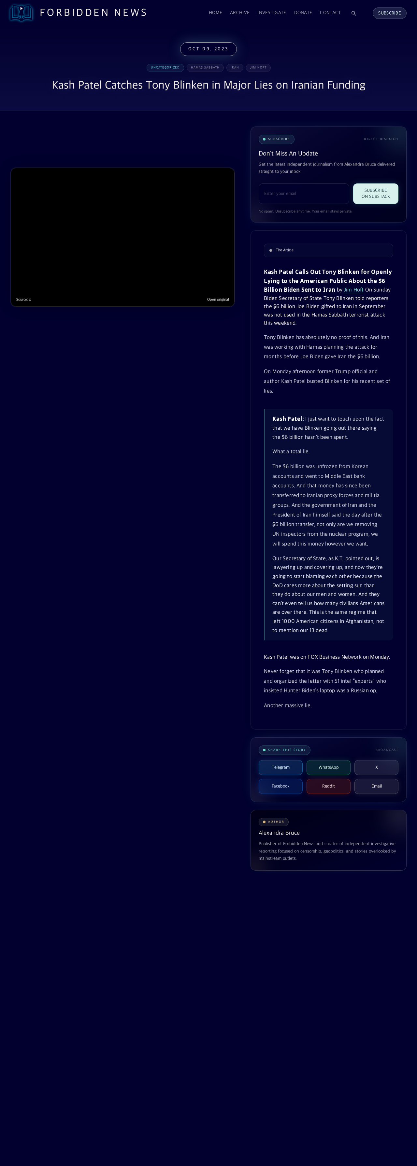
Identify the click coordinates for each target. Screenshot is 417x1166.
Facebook (281, 786)
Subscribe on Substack (376, 193)
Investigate (271, 13)
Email (376, 786)
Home (215, 13)
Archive (240, 13)
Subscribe (389, 13)
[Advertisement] (129, 142)
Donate (303, 13)
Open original (218, 299)
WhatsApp (329, 767)
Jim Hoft (354, 290)
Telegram (281, 767)
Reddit (328, 786)
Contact (330, 13)
